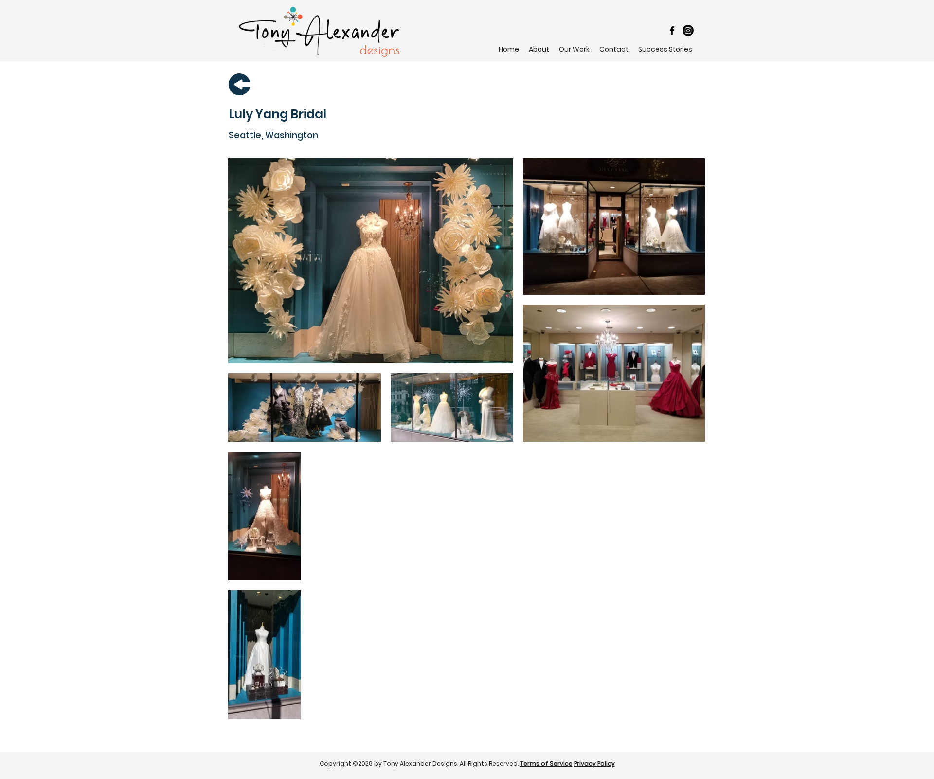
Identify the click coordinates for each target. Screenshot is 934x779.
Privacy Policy (594, 764)
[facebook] (672, 30)
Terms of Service (546, 764)
